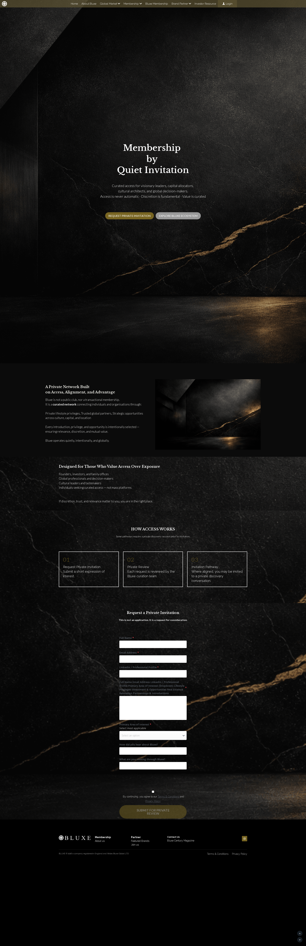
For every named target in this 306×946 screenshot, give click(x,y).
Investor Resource (205, 3)
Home (74, 3)
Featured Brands (140, 841)
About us (100, 841)
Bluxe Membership (156, 3)
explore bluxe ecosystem (178, 215)
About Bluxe (88, 3)
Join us (135, 844)
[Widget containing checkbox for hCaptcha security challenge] (146, 779)
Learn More (20, 923)
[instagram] (244, 838)
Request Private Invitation (129, 215)
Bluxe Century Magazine (180, 840)
